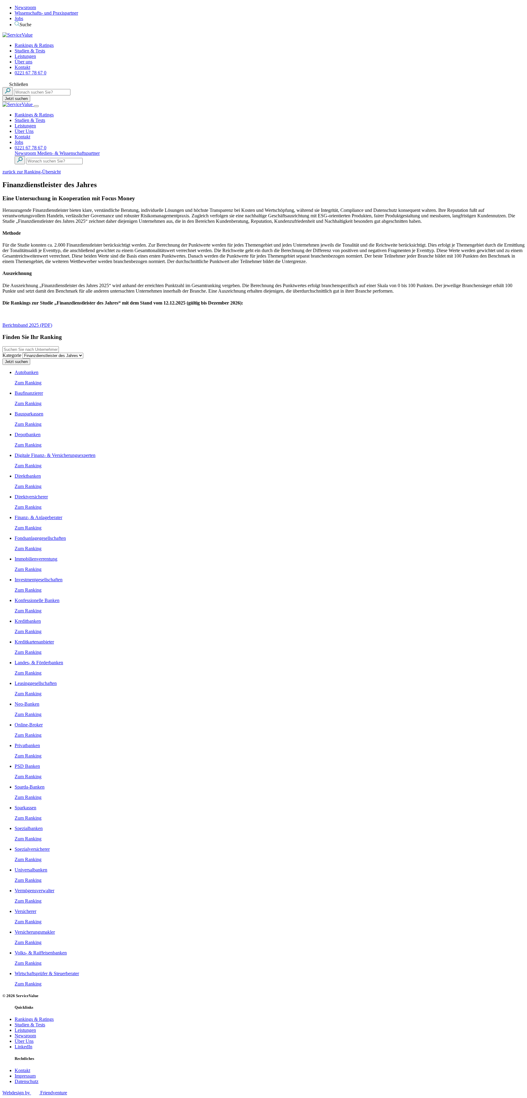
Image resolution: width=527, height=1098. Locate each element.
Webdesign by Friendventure (34, 1092)
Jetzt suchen (16, 98)
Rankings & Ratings (34, 45)
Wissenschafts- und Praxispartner (46, 13)
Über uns (23, 61)
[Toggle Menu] (36, 106)
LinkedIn (23, 1046)
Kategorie (11, 355)
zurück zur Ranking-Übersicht (31, 171)
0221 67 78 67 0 (30, 72)
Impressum (25, 1075)
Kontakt (22, 67)
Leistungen (25, 56)
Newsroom (25, 7)
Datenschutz (26, 1081)
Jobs (19, 18)
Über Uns (24, 131)
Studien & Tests (30, 50)
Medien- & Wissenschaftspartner (68, 153)
